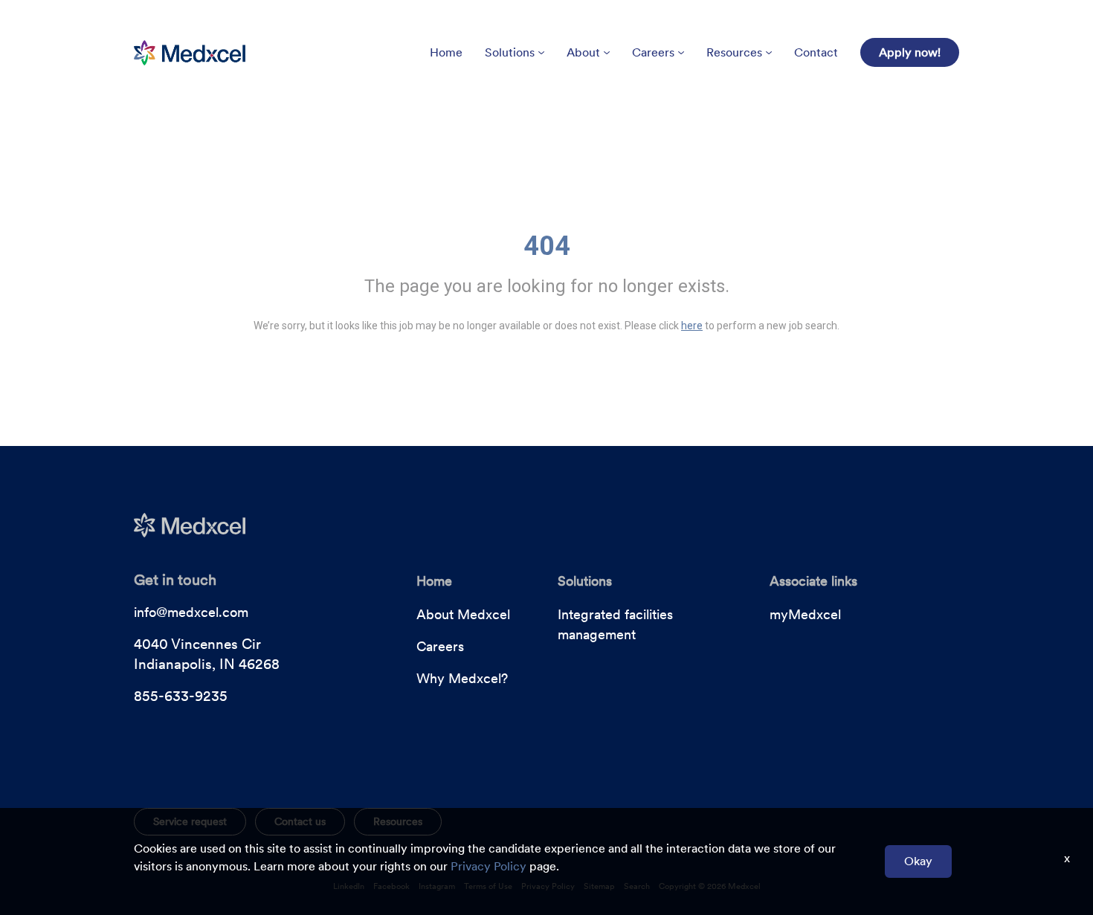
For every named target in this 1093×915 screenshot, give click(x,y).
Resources (734, 52)
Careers (653, 52)
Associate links (813, 581)
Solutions (510, 52)
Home (446, 52)
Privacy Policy (488, 866)
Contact (816, 52)
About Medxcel (463, 614)
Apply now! (910, 52)
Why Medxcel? (462, 678)
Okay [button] (918, 861)
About (583, 52)
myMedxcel (805, 614)
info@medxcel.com (191, 612)
